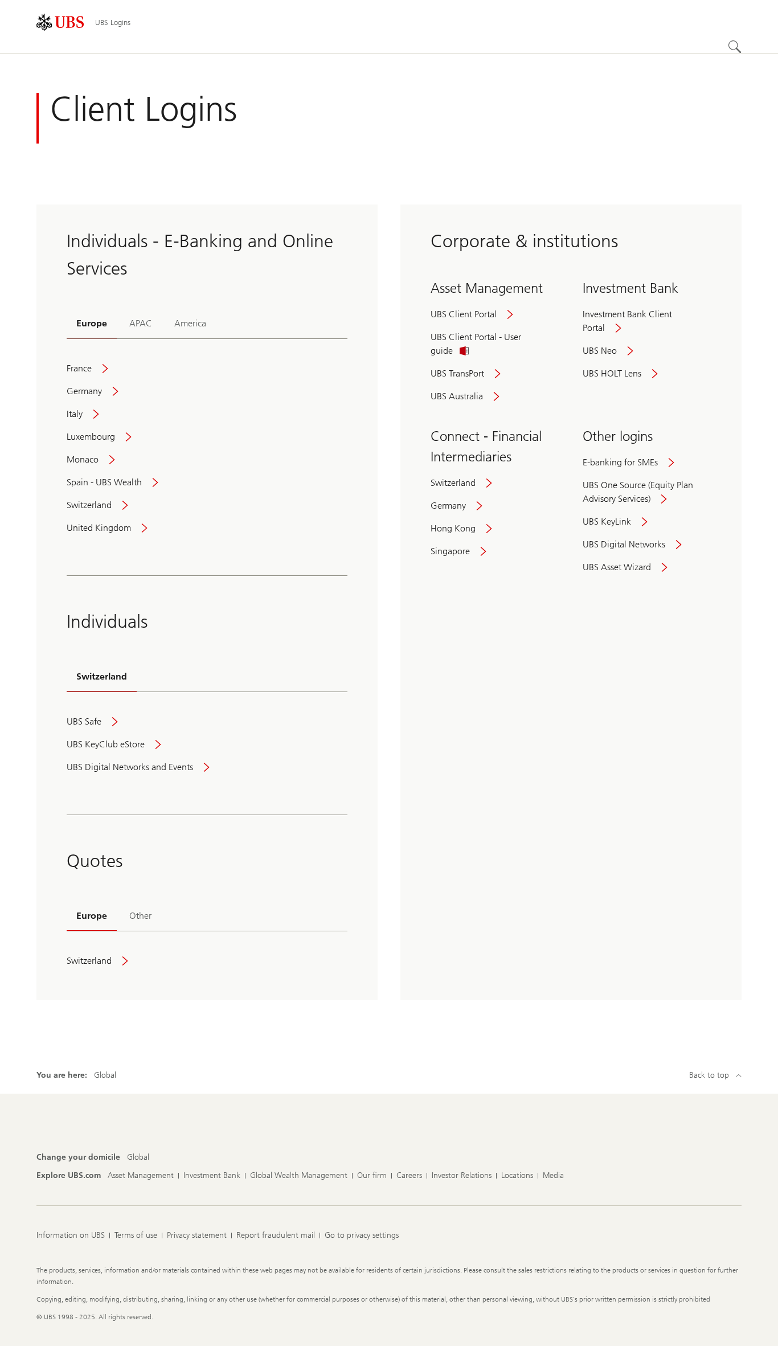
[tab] (92, 324)
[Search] (735, 47)
